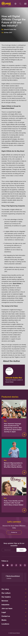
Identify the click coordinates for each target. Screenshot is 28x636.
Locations (5, 624)
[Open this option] (15, 4)
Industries (5, 604)
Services (5, 601)
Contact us (14, 532)
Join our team (7, 608)
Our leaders (6, 597)
